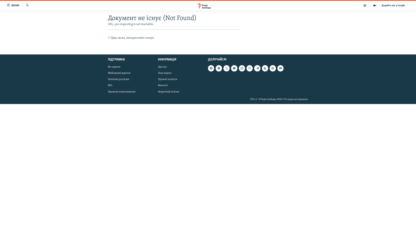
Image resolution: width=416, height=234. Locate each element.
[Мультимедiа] (375, 5)
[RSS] (265, 68)
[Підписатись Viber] (250, 68)
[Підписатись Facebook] (211, 68)
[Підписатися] (280, 68)
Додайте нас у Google (393, 5)
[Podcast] (273, 68)
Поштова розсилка (118, 79)
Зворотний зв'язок (168, 91)
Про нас (162, 67)
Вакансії (163, 85)
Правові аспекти (167, 79)
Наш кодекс (165, 73)
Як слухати (114, 67)
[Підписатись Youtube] (234, 68)
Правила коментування (122, 91)
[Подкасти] (365, 5)
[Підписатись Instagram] (242, 68)
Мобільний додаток (119, 73)
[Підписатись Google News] (219, 68)
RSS (110, 85)
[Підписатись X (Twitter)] (226, 68)
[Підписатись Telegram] (257, 68)
